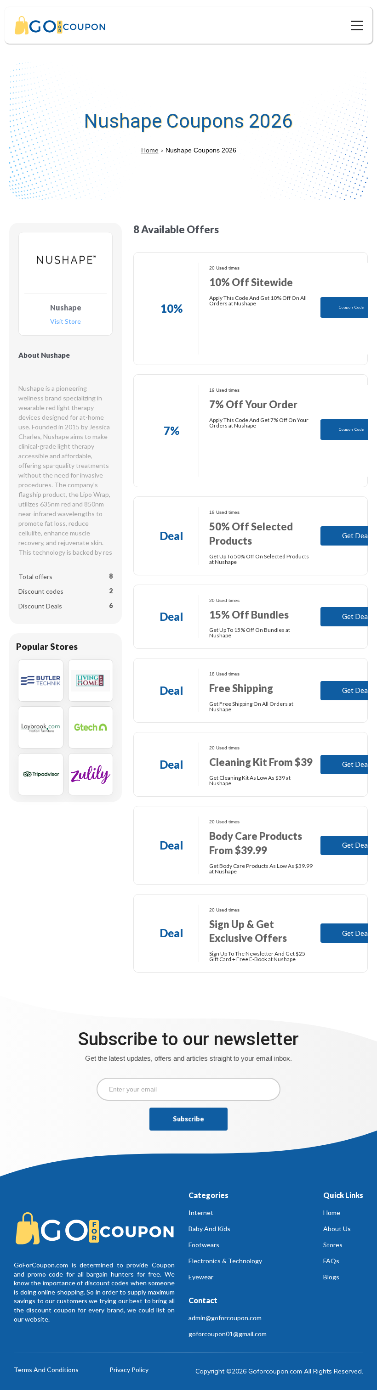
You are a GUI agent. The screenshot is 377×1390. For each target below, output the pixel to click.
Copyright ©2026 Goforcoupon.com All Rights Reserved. (279, 1371)
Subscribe (188, 1119)
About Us (337, 1228)
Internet (200, 1212)
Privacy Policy (129, 1370)
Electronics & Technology (225, 1261)
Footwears (203, 1245)
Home (150, 150)
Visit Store (65, 321)
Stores (333, 1245)
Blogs (331, 1277)
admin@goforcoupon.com (225, 1318)
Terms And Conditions (46, 1370)
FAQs (331, 1261)
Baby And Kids (209, 1228)
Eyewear (200, 1277)
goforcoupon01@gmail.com (227, 1334)
